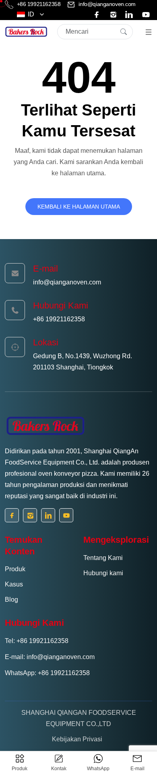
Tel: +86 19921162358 (36, 640)
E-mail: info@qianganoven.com (50, 656)
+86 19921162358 (38, 4)
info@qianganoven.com (106, 4)
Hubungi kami (103, 573)
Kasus (14, 584)
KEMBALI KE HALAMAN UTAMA (78, 206)
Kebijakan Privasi (77, 739)
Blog (11, 599)
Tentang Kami (103, 557)
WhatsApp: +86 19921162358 (47, 673)
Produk (15, 569)
